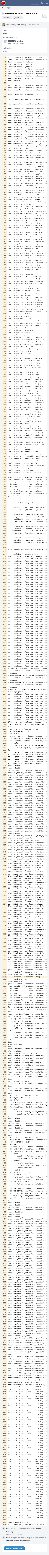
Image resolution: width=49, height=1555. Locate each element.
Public (18, 17)
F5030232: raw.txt (15, 41)
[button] (47, 3)
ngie (18, 24)
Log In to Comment (14, 1548)
